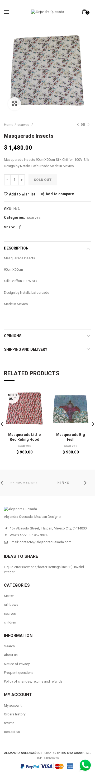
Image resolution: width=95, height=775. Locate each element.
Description (16, 248)
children (10, 622)
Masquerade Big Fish (70, 437)
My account (13, 705)
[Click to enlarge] (14, 103)
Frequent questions (19, 673)
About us (11, 655)
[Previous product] (77, 124)
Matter (9, 596)
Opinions (12, 336)
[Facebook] (19, 227)
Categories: (14, 217)
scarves (23, 125)
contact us (12, 732)
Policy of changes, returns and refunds (33, 681)
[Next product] (88, 124)
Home (8, 125)
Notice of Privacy (17, 664)
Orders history (14, 714)
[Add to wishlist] (37, 395)
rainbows (11, 605)
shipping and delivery (25, 349)
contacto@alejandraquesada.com (46, 542)
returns (9, 723)
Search (9, 646)
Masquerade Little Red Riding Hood (24, 437)
